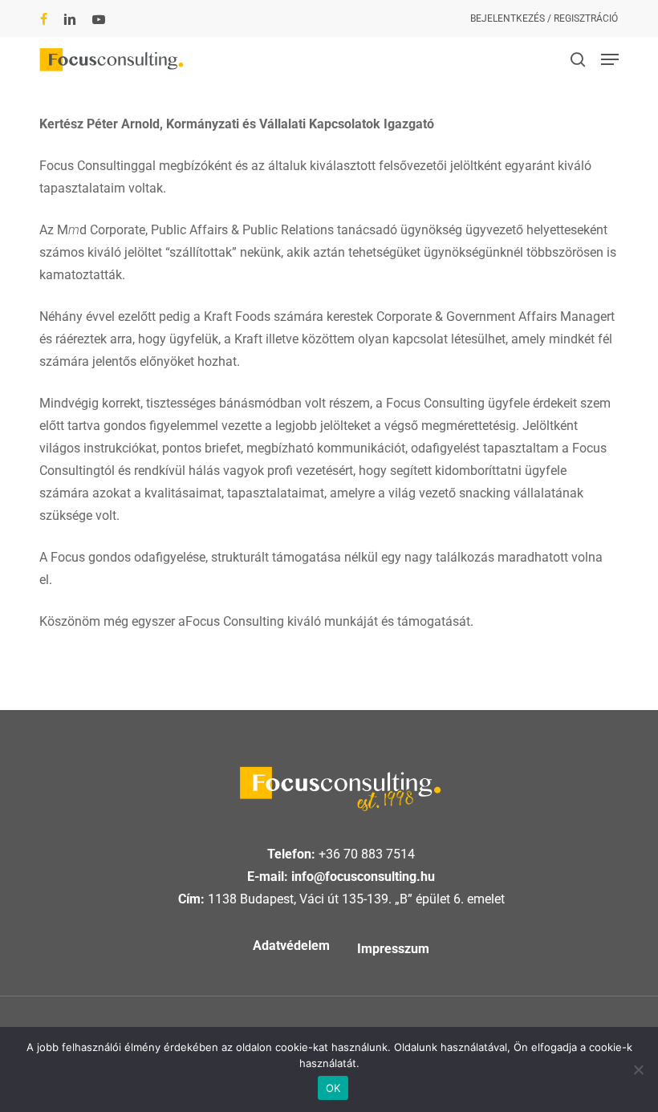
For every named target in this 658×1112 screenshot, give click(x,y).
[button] (610, 59)
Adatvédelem (291, 945)
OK (333, 1088)
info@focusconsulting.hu (363, 876)
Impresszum (393, 948)
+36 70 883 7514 (367, 854)
